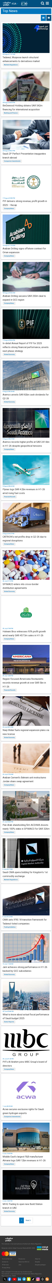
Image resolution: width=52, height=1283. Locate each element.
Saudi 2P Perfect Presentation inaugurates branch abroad (24, 155)
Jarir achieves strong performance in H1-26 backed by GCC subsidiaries (25, 969)
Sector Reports (9, 1022)
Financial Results (9, 496)
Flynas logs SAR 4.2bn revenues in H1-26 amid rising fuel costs (24, 491)
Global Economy (9, 354)
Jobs (19, 1264)
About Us (37, 1259)
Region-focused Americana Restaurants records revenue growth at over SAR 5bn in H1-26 (24, 683)
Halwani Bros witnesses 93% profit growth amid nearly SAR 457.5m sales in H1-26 (24, 633)
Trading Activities (10, 927)
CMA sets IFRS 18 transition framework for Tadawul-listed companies (25, 921)
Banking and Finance (11, 113)
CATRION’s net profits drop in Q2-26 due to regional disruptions (24, 538)
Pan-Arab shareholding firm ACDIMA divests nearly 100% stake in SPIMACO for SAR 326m (26, 827)
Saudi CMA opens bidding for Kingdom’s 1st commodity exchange (25, 874)
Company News (9, 208)
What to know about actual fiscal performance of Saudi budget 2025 (26, 1016)
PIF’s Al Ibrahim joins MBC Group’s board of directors (25, 1063)
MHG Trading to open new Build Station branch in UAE (22, 1206)
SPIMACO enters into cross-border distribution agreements (21, 586)
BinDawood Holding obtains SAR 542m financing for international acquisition (22, 107)
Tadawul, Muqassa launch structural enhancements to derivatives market (21, 59)
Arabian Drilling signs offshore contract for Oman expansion (24, 250)
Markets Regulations (11, 65)
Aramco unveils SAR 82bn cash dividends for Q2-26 (26, 396)
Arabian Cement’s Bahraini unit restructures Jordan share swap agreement (24, 779)
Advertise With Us (23, 1262)
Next (28, 1220)
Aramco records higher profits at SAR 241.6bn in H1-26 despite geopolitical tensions (26, 444)
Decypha (37, 1262)
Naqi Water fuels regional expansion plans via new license (26, 732)
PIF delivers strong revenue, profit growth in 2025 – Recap (25, 203)
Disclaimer (21, 1259)
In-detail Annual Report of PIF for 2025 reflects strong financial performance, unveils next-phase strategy (26, 347)
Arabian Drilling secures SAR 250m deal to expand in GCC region (24, 298)
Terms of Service (7, 1259)
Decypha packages (40, 1264)
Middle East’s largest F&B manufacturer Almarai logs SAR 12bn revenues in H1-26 (24, 1158)
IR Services (5, 1264)
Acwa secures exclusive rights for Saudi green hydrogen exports (23, 1111)
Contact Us (5, 1262)
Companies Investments (12, 161)
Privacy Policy (6, 1267)
